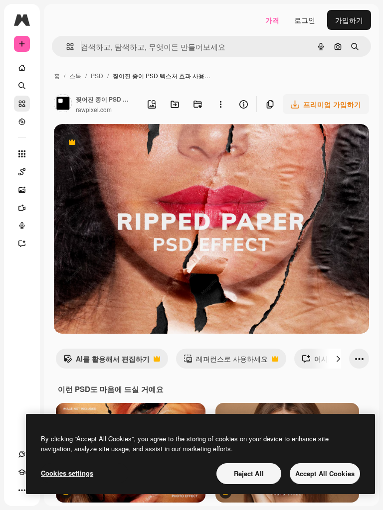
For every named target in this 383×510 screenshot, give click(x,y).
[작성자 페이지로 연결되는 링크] (63, 104)
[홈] (22, 68)
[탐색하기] (22, 121)
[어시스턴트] (22, 244)
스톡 (75, 75)
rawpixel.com (94, 109)
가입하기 (349, 20)
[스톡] (22, 104)
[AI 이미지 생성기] (22, 190)
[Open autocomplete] (66, 46)
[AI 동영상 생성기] (22, 208)
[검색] (22, 86)
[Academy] (22, 472)
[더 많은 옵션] (220, 104)
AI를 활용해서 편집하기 (106, 361)
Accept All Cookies (325, 473)
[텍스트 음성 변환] (22, 226)
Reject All (249, 473)
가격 (272, 20)
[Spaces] (22, 172)
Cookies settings (67, 473)
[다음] (338, 359)
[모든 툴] (22, 154)
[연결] (22, 454)
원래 (111, 143)
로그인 (304, 20)
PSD (97, 75)
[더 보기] (22, 490)
